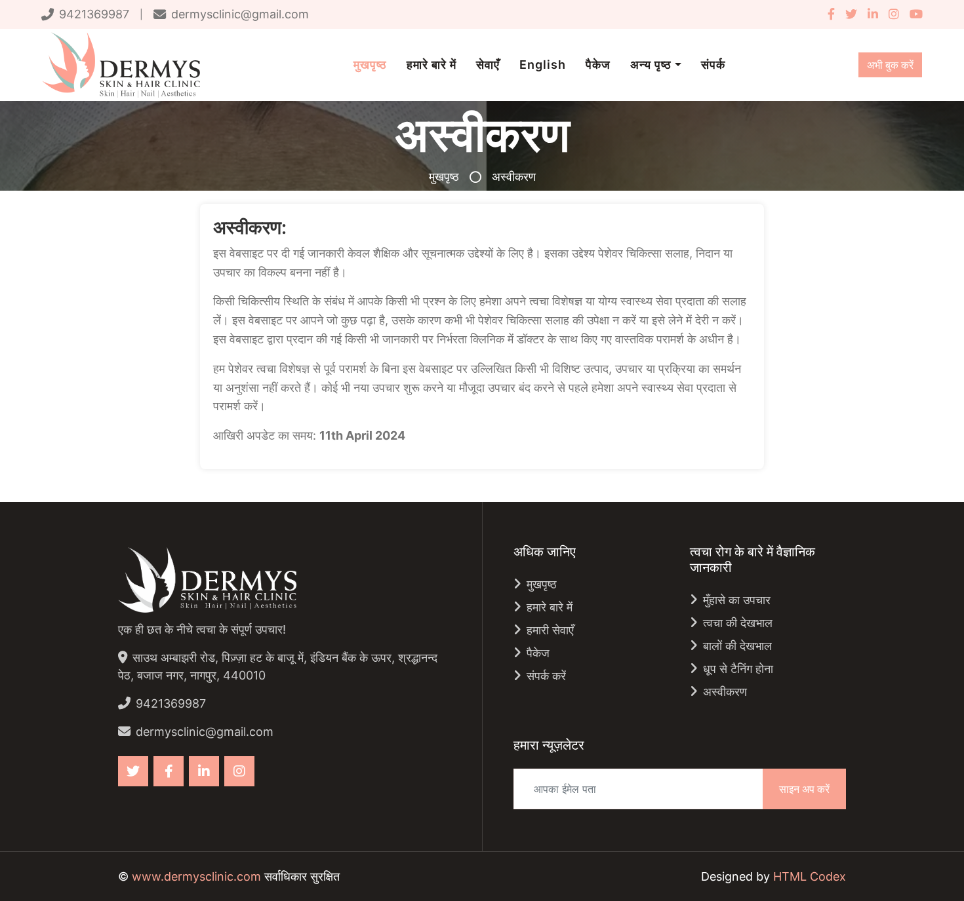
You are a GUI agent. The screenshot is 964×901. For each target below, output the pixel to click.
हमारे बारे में (431, 64)
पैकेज (598, 64)
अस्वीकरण (725, 692)
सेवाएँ (488, 64)
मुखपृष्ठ (370, 64)
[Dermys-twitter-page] (851, 14)
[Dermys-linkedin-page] (872, 14)
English (542, 64)
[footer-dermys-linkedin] (204, 771)
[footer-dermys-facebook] (168, 771)
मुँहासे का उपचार (737, 600)
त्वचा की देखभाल (738, 623)
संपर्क (713, 64)
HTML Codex (809, 876)
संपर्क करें (546, 676)
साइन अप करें (804, 789)
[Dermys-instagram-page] (893, 14)
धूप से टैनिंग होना (738, 669)
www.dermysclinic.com (196, 876)
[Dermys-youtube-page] (913, 14)
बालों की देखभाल (737, 646)
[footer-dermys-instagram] (239, 771)
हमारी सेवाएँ (550, 630)
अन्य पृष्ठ (651, 64)
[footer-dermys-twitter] (133, 771)
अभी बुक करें (890, 64)
